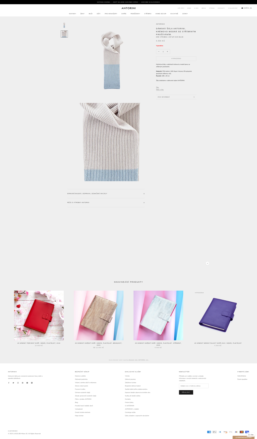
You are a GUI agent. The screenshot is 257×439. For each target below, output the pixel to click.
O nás (196, 8)
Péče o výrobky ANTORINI (78, 202)
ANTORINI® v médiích (132, 409)
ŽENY (82, 13)
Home (189, 8)
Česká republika (242, 379)
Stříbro (147, 13)
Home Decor (161, 13)
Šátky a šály (160, 90)
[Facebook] (8, 383)
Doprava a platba (80, 376)
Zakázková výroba (130, 383)
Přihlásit (186, 392)
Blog (76, 402)
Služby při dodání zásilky (132, 396)
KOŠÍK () (248, 8)
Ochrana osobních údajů (82, 392)
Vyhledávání (233, 8)
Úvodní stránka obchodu (82, 412)
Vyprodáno (176, 58)
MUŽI (91, 13)
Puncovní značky (80, 389)
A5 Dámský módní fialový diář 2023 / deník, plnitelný (218, 343)
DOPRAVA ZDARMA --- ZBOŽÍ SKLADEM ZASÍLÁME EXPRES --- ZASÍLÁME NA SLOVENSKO (128, 2)
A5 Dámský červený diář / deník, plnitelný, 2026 (38, 343)
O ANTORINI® (129, 406)
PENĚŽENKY (135, 13)
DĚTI (99, 13)
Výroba (212, 8)
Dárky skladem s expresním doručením (137, 416)
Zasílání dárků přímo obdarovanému (136, 389)
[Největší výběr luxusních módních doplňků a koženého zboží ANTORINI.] (128, 8)
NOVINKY (72, 13)
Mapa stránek (79, 416)
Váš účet (181, 8)
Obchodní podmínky (81, 379)
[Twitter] (13, 383)
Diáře (124, 13)
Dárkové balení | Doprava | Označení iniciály (87, 193)
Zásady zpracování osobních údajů (85, 396)
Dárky (185, 13)
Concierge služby (130, 412)
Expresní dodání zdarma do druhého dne (137, 392)
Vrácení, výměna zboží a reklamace (85, 383)
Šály (157, 87)
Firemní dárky (129, 402)
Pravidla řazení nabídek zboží (84, 406)
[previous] (6, 317)
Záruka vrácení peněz (81, 386)
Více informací (164, 97)
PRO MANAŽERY (111, 13)
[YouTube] (27, 383)
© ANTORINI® (13, 431)
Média (204, 8)
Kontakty (221, 8)
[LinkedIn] (32, 383)
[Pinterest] (22, 383)
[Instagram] (18, 383)
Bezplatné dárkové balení (133, 386)
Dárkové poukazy (130, 379)
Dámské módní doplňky (120, 360)
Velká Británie (241, 376)
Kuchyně (174, 13)
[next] (250, 317)
